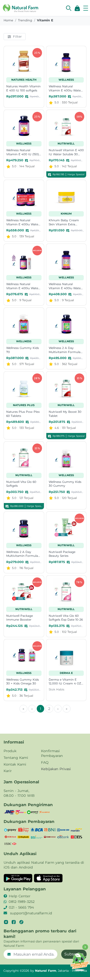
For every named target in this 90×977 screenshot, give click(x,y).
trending (25, 20)
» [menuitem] (66, 709)
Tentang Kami (16, 757)
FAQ (44, 762)
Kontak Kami (15, 764)
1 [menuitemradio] (40, 709)
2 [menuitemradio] (49, 709)
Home (8, 20)
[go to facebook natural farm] (13, 922)
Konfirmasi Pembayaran (52, 753)
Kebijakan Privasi (56, 769)
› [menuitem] (58, 709)
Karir (8, 771)
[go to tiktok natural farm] (21, 922)
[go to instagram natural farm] (6, 922)
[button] (68, 8)
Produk (10, 751)
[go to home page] (20, 8)
